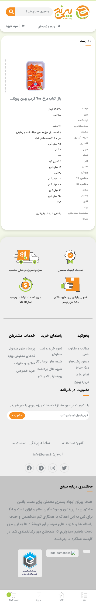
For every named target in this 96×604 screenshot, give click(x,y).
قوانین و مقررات (24, 363)
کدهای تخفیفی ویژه (21, 356)
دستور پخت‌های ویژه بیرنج (78, 364)
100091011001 (19, 444)
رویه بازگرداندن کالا (50, 376)
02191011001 (68, 444)
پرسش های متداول (22, 349)
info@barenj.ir (42, 455)
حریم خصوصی (25, 371)
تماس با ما (82, 375)
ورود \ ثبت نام (46, 26)
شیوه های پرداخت (50, 369)
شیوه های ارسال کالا (48, 362)
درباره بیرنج (81, 382)
